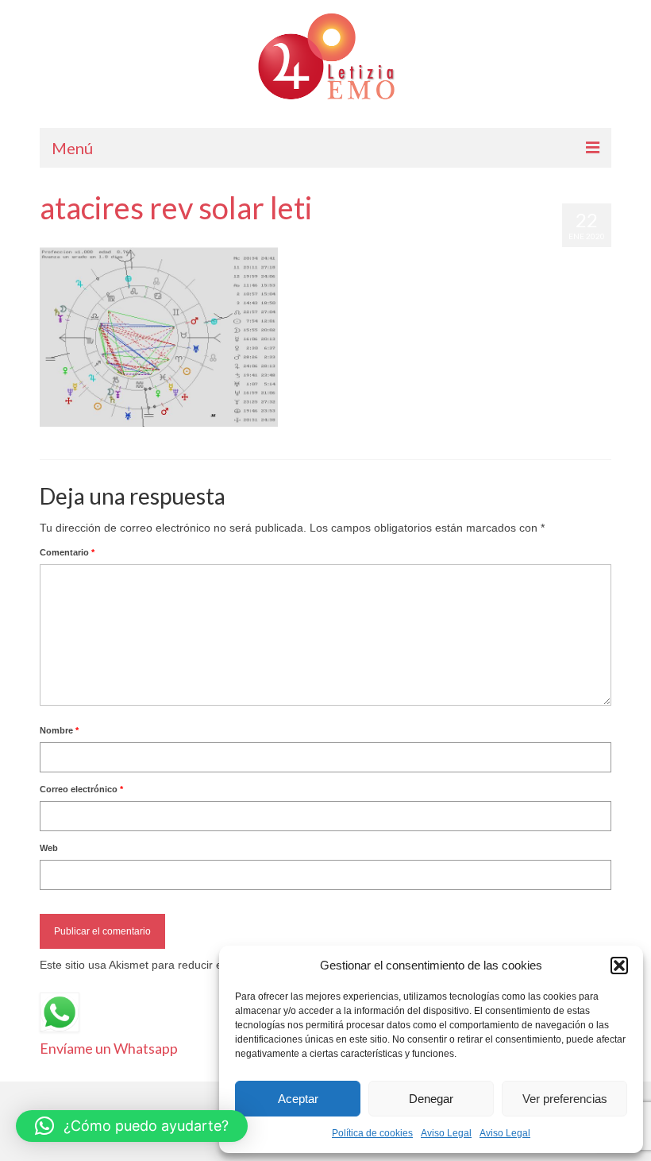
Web (49, 848)
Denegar (431, 1098)
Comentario (67, 552)
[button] (619, 965)
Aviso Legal (446, 1133)
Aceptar (298, 1098)
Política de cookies (372, 1133)
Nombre (59, 730)
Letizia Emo (86, 239)
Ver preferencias (564, 1098)
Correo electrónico (81, 789)
